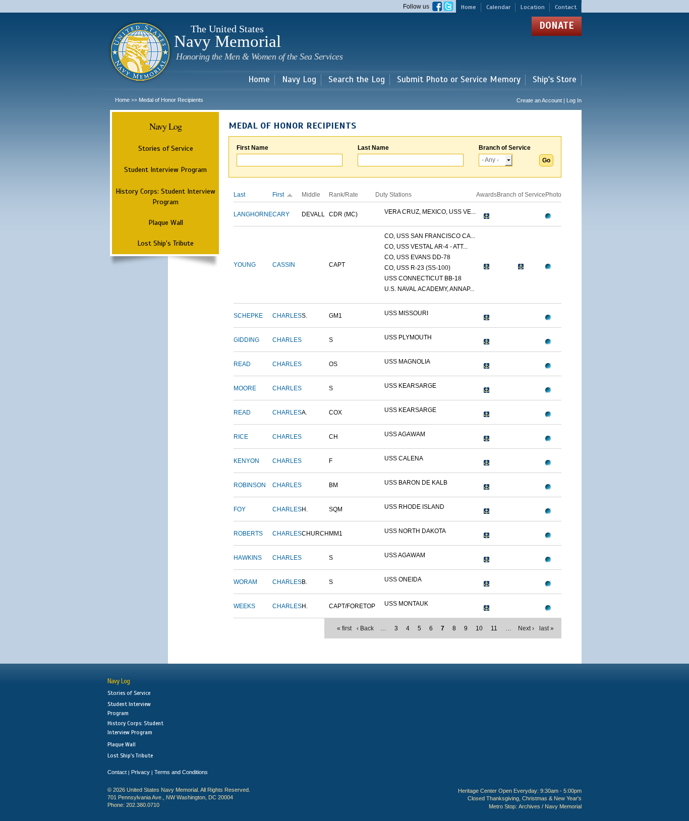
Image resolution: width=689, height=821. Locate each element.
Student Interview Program (165, 169)
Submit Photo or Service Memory (459, 80)
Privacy (140, 772)
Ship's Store (555, 80)
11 (494, 628)
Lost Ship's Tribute (165, 243)
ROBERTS (248, 533)
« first (344, 628)
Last (239, 194)
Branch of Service (505, 147)
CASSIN (283, 264)
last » (546, 628)
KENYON (246, 460)
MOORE (245, 388)
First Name (252, 147)
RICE (241, 436)
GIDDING (246, 339)
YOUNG (245, 264)
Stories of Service (165, 148)
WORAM (245, 581)
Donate (556, 25)
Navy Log (299, 80)
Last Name (373, 147)
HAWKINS (248, 557)
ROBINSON (250, 485)
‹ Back (365, 628)
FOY (240, 509)
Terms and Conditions (181, 772)
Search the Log (356, 80)
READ (242, 364)
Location (533, 7)
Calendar (498, 7)
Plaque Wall (165, 222)
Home (468, 7)
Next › (526, 628)
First (278, 194)
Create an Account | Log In (549, 100)
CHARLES (287, 315)
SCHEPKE (248, 315)
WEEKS (244, 606)
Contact (566, 7)
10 (479, 628)
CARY (281, 214)
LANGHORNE (253, 214)
